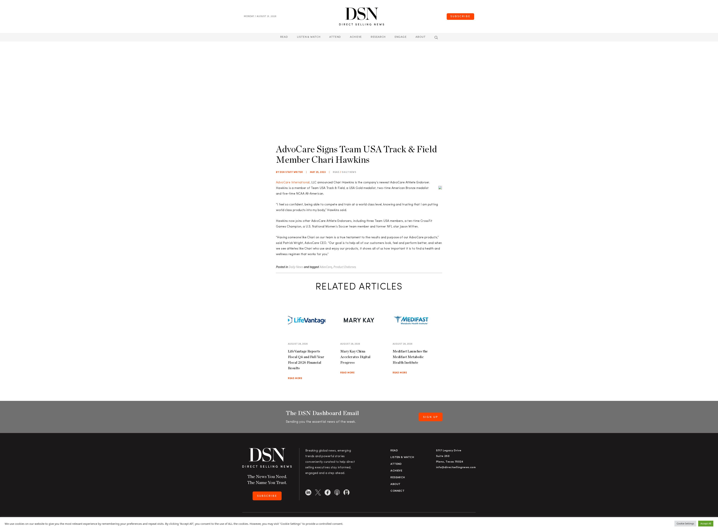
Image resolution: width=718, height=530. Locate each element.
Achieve (356, 37)
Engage (400, 37)
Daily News (349, 172)
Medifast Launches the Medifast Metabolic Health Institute (410, 356)
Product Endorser (344, 267)
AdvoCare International (293, 182)
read (336, 172)
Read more (295, 378)
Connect (397, 491)
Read (284, 37)
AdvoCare (326, 267)
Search (436, 37)
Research (378, 37)
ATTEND (335, 37)
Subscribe (460, 16)
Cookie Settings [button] (685, 523)
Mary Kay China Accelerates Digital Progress (355, 356)
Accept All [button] (705, 523)
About (420, 37)
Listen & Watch (308, 37)
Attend (396, 464)
